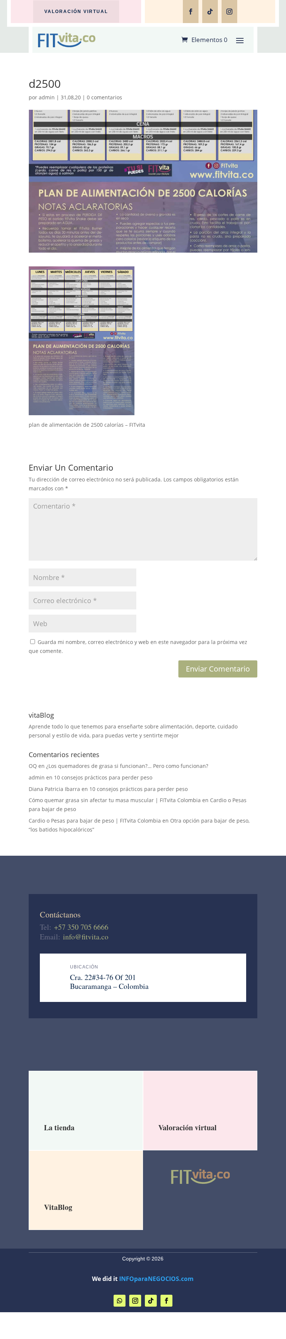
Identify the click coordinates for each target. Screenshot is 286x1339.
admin (47, 97)
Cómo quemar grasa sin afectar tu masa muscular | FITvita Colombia (115, 800)
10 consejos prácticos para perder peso (103, 777)
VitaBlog (58, 1207)
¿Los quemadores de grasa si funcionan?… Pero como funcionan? (127, 765)
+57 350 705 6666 (81, 927)
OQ (33, 765)
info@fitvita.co (85, 937)
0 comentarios (104, 97)
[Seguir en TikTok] (210, 11)
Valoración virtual (76, 11)
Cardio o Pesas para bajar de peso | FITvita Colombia (95, 820)
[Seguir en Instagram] (229, 11)
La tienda (59, 1127)
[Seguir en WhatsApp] (119, 1301)
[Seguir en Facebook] (190, 11)
